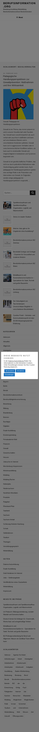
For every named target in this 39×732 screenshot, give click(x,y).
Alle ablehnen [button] (20, 370)
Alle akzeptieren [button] (10, 370)
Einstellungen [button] (9, 374)
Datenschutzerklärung (16, 361)
